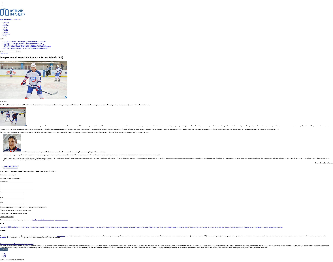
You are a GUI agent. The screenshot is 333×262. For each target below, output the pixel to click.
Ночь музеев (47, 227)
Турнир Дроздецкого (64, 227)
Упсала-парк (132, 227)
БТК (261, 227)
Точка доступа (138, 227)
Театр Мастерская (231, 227)
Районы (5, 32)
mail (4, 257)
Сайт (1, 202)
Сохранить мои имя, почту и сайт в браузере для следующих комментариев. (24, 207)
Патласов (211, 227)
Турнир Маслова (54, 227)
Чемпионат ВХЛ (40, 227)
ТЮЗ (214, 227)
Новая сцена (171, 227)
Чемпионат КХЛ (5, 227)
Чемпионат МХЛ (20, 227)
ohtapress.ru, (4, 237)
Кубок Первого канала (86, 227)
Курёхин (121, 227)
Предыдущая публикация (10, 166)
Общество (6, 26)
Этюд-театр (144, 227)
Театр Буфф (270, 227)
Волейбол (13, 227)
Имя (1, 192)
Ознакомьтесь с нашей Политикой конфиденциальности (16, 244)
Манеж (255, 227)
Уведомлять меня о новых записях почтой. (15, 213)
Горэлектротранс (197, 227)
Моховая (192, 227)
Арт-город (179, 227)
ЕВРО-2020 (104, 227)
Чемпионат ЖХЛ (73, 227)
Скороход (259, 227)
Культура (6, 22)
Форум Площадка (244, 227)
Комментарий (4, 181)
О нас (5, 35)
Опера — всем (221, 227)
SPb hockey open (203, 227)
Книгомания (6, 34)
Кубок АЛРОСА (238, 227)
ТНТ (35, 227)
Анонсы (5, 29)
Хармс (155, 227)
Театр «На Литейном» (97, 227)
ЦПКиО (158, 227)
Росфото (175, 227)
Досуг (5, 27)
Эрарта (152, 227)
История (5, 31)
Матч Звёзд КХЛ (265, 227)
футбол (79, 227)
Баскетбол (109, 227)
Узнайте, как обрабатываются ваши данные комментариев (50, 220)
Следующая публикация (10, 168)
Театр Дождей (280, 227)
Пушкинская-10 (115, 227)
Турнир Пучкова (29, 227)
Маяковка (216, 227)
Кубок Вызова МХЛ (186, 227)
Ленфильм (275, 227)
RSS (4, 255)
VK (4, 253)
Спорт (5, 24)
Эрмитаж (149, 227)
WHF (208, 227)
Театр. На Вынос (251, 227)
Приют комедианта (164, 227)
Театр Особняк (126, 227)
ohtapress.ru (61, 236)
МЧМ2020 (226, 227)
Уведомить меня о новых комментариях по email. (17, 210)
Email (2, 197)
